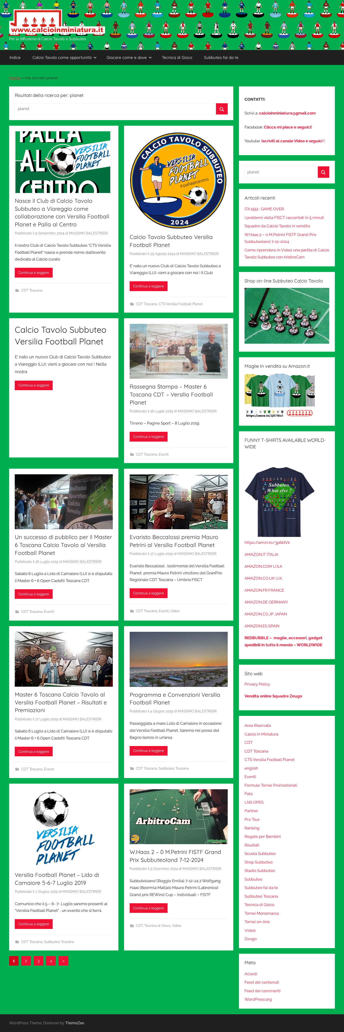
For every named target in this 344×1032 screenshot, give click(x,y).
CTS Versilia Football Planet (181, 304)
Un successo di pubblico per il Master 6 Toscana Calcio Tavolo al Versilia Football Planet (63, 544)
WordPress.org (258, 999)
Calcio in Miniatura (261, 734)
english (251, 768)
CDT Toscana (31, 290)
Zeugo (251, 938)
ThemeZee (74, 1023)
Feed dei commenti (263, 991)
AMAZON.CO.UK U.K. (264, 578)
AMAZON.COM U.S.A (263, 566)
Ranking (252, 828)
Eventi (164, 454)
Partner (251, 810)
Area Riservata (258, 725)
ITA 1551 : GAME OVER (264, 209)
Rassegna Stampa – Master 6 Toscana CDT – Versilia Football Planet (171, 394)
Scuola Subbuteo (260, 853)
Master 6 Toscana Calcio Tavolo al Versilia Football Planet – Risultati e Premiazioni (61, 702)
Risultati (252, 845)
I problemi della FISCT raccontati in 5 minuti (284, 217)
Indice (15, 57)
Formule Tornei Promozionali (271, 785)
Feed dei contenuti (262, 982)
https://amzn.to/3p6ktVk (267, 542)
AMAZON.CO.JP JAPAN (266, 614)
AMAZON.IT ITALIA (261, 554)
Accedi (251, 973)
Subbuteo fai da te (221, 57)
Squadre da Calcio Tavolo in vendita (277, 226)
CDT (139, 926)
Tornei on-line (257, 921)
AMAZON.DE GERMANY (266, 602)
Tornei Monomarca (262, 913)
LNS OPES (254, 802)
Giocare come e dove (127, 57)
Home (15, 77)
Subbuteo (253, 879)
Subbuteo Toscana (174, 768)
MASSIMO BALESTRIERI (88, 233)
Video (174, 611)
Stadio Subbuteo (260, 870)
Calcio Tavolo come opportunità (62, 57)
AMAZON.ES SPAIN (262, 626)
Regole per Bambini (263, 836)
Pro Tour (252, 819)
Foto (249, 793)
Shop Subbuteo (259, 862)
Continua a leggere (33, 273)
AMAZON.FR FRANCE (264, 590)
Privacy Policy (257, 684)
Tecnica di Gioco (177, 57)
